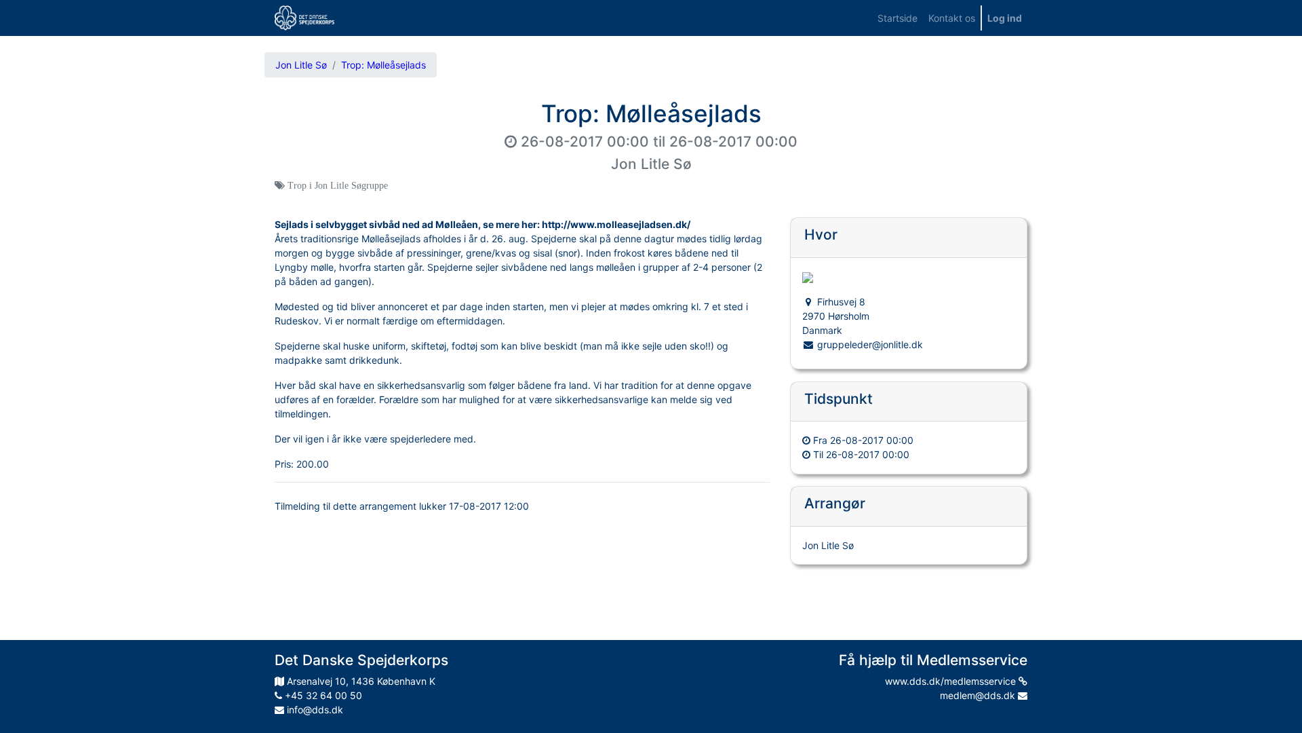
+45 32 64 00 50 (322, 695)
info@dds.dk (313, 709)
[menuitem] (897, 18)
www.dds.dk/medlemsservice (952, 681)
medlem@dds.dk (979, 695)
